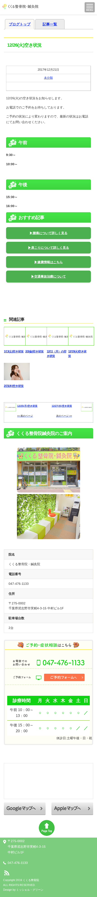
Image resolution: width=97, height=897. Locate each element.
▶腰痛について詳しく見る (48, 233)
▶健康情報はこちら (48, 262)
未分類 (48, 77)
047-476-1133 (18, 863)
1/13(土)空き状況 (13, 351)
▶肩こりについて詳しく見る (48, 247)
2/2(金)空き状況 (34, 351)
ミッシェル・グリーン (29, 889)
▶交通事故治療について (48, 276)
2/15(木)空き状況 (13, 386)
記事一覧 (50, 24)
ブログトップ (19, 24)
